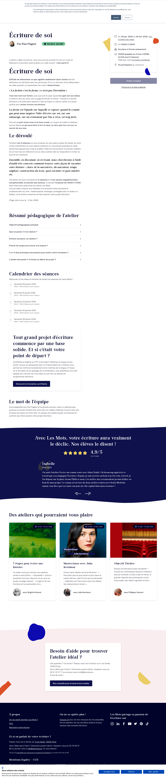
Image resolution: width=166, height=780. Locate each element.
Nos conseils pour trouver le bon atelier (71, 683)
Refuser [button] (127, 17)
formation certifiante (141, 60)
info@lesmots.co (86, 672)
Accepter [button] (116, 17)
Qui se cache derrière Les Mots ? (23, 719)
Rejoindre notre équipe (19, 727)
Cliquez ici (64, 719)
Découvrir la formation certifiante (31, 384)
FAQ (11, 723)
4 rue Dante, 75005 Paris (45, 742)
